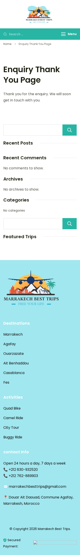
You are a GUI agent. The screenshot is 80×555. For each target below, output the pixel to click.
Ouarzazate (13, 353)
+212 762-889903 (23, 475)
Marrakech (13, 334)
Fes (6, 382)
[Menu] (63, 34)
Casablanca (13, 372)
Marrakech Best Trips (54, 529)
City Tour (11, 427)
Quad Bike (12, 408)
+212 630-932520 (23, 469)
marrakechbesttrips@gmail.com (37, 486)
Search (69, 130)
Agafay (9, 344)
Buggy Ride (12, 437)
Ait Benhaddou (16, 363)
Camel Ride (13, 417)
